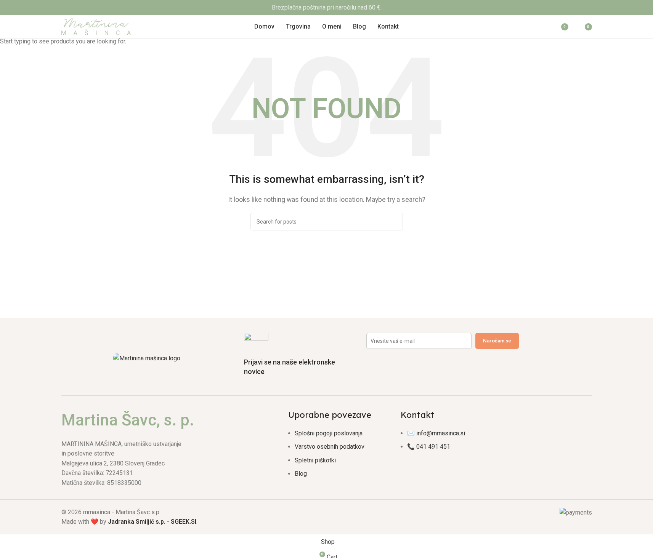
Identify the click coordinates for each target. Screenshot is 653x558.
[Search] (512, 26)
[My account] (542, 26)
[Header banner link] (326, 7)
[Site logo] (96, 26)
